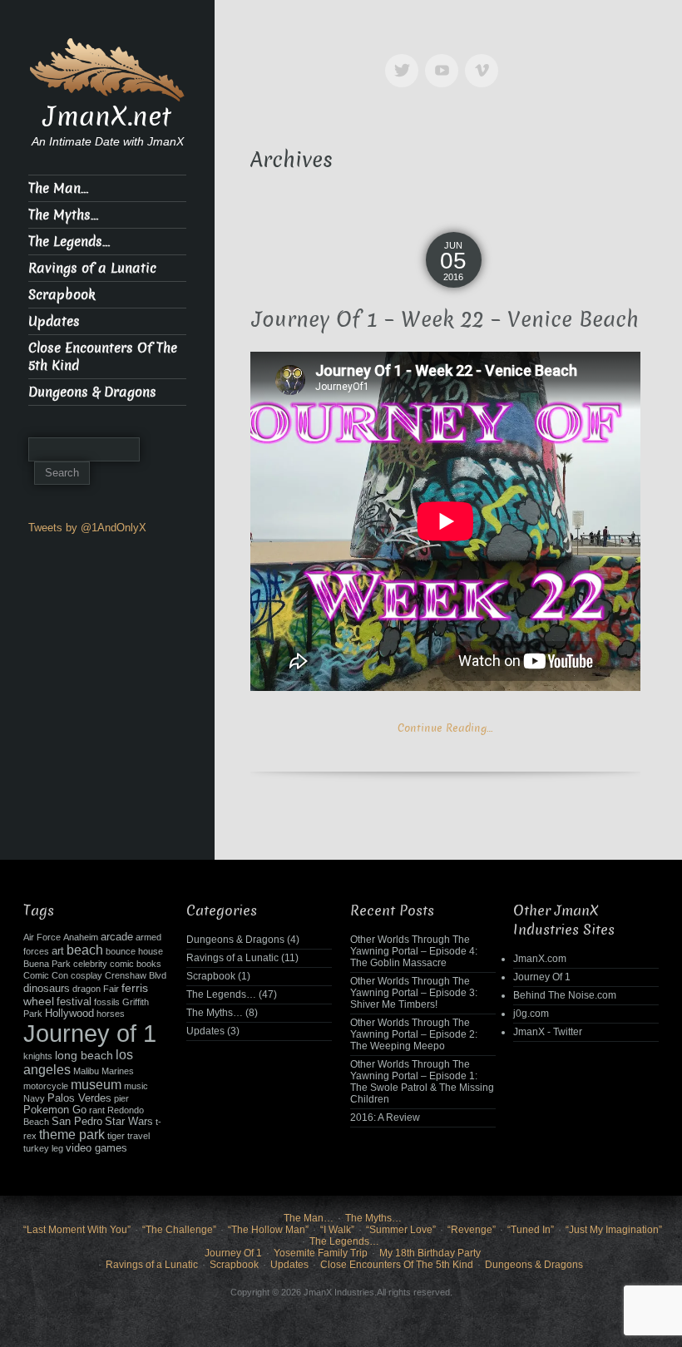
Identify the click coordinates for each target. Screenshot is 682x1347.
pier (121, 1098)
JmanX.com (539, 959)
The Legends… (69, 241)
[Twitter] (405, 58)
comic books (135, 964)
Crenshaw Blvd (135, 975)
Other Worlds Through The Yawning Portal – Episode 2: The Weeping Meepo (413, 1034)
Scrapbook (62, 294)
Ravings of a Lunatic (92, 268)
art (58, 951)
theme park (72, 1134)
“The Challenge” (179, 1230)
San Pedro (77, 1121)
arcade (117, 937)
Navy (34, 1098)
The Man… (58, 188)
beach (85, 950)
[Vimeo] (485, 58)
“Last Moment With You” (77, 1230)
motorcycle (45, 1086)
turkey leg (43, 1148)
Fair (111, 989)
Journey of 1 (89, 1033)
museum (96, 1085)
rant (97, 1110)
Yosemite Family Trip (321, 1253)
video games (96, 1148)
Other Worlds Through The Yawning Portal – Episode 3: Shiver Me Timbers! (413, 992)
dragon (86, 989)
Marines (117, 1071)
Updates (54, 321)
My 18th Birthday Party (430, 1253)
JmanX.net (107, 116)
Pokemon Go (54, 1110)
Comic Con (45, 975)
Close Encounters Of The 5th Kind (102, 356)
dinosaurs (46, 988)
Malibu (86, 1071)
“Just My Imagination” (614, 1230)
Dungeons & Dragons (92, 392)
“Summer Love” (401, 1230)
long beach (84, 1055)
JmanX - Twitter (547, 1032)
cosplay (86, 975)
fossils (107, 1002)
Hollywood (69, 1013)
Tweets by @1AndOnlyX (87, 527)
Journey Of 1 (542, 977)
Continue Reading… (445, 728)
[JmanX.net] (107, 68)
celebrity (90, 964)
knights (37, 1056)
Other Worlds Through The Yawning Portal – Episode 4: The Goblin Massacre (413, 951)
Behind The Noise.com (564, 995)
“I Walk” (337, 1230)
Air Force (42, 937)
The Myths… (63, 215)
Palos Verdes (79, 1098)
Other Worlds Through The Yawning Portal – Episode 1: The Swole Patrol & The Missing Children (422, 1081)
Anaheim (80, 937)
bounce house (134, 951)
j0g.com (531, 1013)
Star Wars (129, 1121)
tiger (116, 1136)
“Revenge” (471, 1230)
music (136, 1086)
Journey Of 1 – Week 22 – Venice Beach (445, 319)
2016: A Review (385, 1117)
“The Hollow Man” (268, 1230)
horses (110, 1014)
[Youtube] (445, 58)
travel (138, 1136)
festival (74, 1002)
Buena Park (47, 964)
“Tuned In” (530, 1230)
